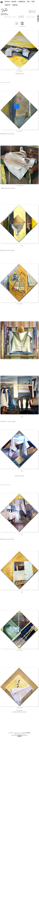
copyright (27, 732)
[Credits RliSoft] (19, 735)
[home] (4, 12)
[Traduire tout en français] (2, 1)
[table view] (16, 24)
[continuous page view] (22, 24)
